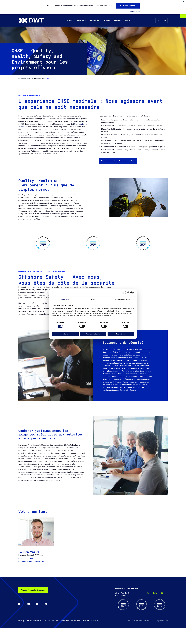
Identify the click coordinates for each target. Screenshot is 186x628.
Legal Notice (64, 621)
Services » (27, 78)
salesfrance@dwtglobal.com (32, 561)
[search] (158, 20)
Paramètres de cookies (90, 621)
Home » (21, 78)
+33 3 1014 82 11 (156, 593)
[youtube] (37, 604)
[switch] (82, 326)
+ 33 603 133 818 (28, 559)
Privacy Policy (75, 621)
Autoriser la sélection (93, 334)
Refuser (65, 334)
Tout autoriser (121, 334)
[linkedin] (28, 604)
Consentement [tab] (64, 299)
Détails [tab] (93, 299)
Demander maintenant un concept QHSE (118, 161)
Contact (28, 621)
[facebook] (46, 604)
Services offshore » (38, 78)
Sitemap (21, 621)
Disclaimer (37, 621)
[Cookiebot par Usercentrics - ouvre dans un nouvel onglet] (126, 292)
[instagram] (19, 604)
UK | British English (127, 5)
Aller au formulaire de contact (33, 590)
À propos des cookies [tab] (122, 299)
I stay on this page (132, 11)
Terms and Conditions (50, 621)
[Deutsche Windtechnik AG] (31, 20)
